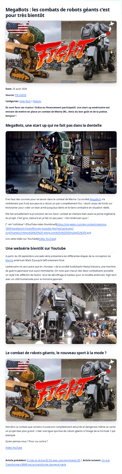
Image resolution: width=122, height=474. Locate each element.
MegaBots (95, 199)
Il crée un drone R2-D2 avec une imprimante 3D (53, 460)
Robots (37, 101)
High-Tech (25, 101)
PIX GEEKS (20, 95)
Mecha (9, 260)
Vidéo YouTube (47, 238)
